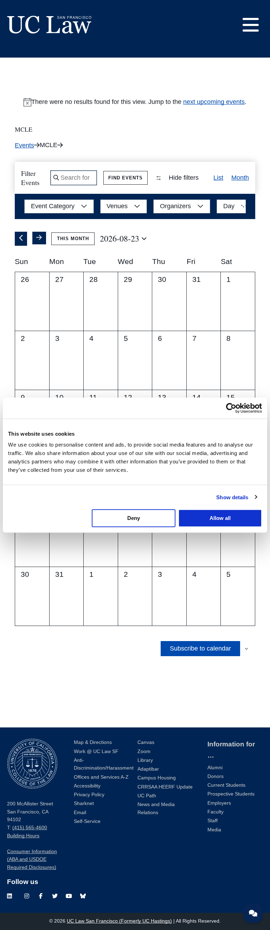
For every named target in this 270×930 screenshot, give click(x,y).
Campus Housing (156, 777)
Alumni (215, 767)
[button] (243, 206)
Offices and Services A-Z (101, 777)
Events (24, 145)
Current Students (226, 785)
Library (145, 760)
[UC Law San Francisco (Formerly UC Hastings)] (49, 24)
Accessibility (87, 786)
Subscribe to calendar (200, 648)
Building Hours (23, 835)
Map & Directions (93, 742)
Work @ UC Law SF (96, 751)
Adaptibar (148, 769)
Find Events (125, 177)
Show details (232, 497)
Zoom (143, 751)
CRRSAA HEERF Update (165, 787)
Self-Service (87, 821)
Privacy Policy (89, 794)
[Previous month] (21, 239)
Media (214, 829)
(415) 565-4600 (29, 827)
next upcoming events (214, 101)
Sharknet (84, 803)
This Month (73, 238)
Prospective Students (231, 794)
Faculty (215, 811)
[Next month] (39, 238)
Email (80, 812)
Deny (133, 518)
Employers (219, 803)
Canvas (145, 742)
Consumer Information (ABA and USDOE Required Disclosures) (32, 859)
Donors (215, 776)
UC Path (146, 795)
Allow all (220, 518)
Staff (212, 820)
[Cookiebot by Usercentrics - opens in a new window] (231, 408)
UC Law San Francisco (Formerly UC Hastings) (119, 921)
